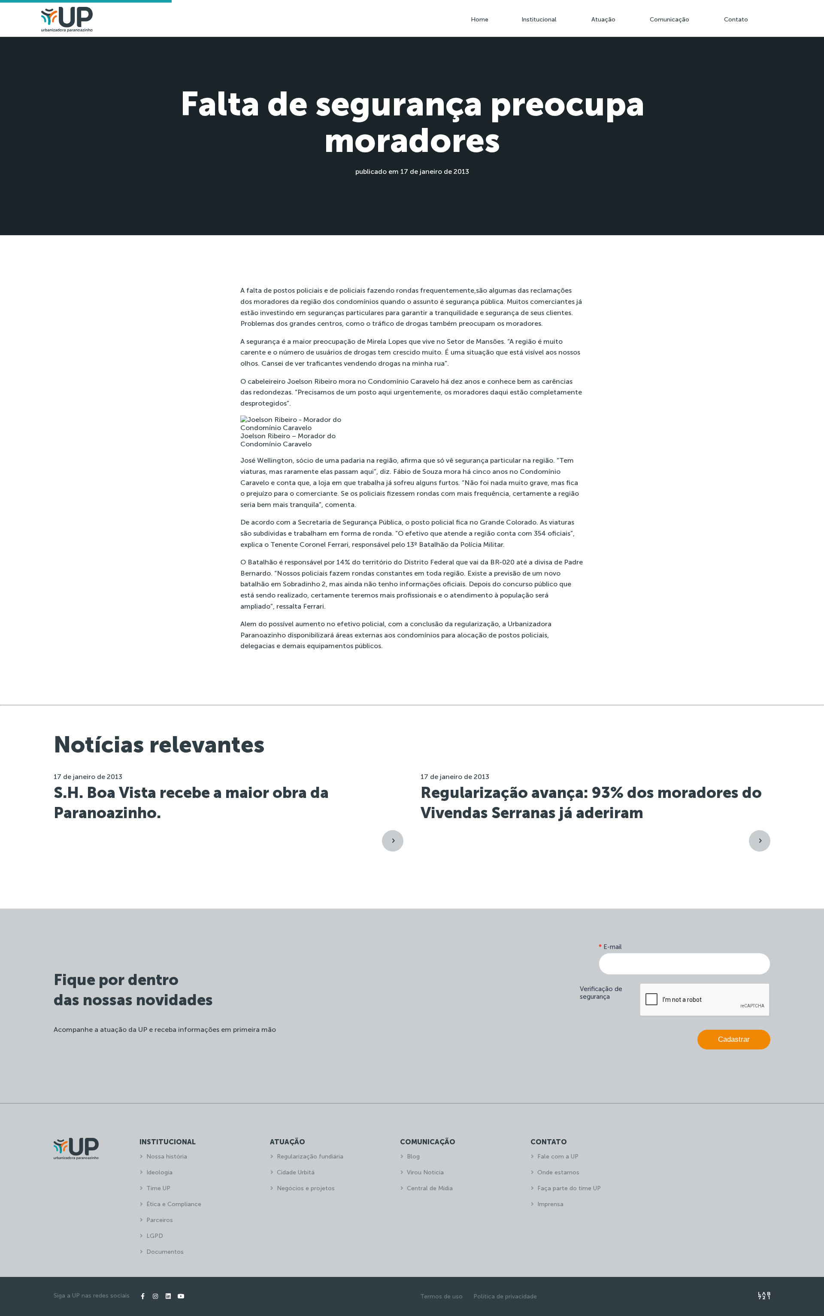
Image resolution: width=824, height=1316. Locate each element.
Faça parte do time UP (569, 1188)
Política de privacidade (505, 1296)
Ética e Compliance (173, 1204)
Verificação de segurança (601, 993)
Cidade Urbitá (296, 1172)
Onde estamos (558, 1172)
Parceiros (159, 1220)
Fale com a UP (558, 1156)
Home (479, 19)
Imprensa (550, 1204)
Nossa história (166, 1156)
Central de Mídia (430, 1188)
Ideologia (159, 1172)
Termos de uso (441, 1296)
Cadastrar (734, 1039)
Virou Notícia (425, 1172)
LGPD (154, 1236)
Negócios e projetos (306, 1188)
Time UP (158, 1188)
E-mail (610, 947)
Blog (413, 1156)
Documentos (165, 1251)
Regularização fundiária (310, 1156)
